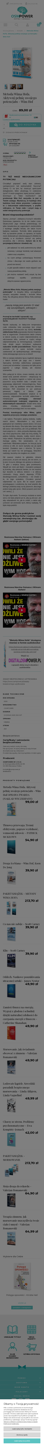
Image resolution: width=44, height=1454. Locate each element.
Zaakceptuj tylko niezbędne (22, 1429)
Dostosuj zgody (22, 1435)
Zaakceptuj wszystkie (22, 1441)
